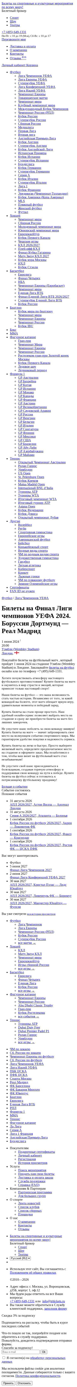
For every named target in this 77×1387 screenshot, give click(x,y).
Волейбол (25, 525)
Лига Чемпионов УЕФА (35, 75)
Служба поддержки (31, 1181)
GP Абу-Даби (27, 447)
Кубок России (28, 304)
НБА (21, 282)
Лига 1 (23, 186)
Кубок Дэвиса (28, 513)
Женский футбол (30, 208)
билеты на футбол (61, 667)
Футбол (15, 72)
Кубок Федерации (30, 510)
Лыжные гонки (29, 576)
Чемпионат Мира (30, 344)
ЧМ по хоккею (20, 1049)
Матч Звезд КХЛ (30, 954)
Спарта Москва (20, 1078)
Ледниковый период (32, 370)
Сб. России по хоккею (25, 1053)
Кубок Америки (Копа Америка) (41, 197)
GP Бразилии (27, 444)
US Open (24, 473)
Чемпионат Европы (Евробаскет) (41, 285)
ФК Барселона (20, 1086)
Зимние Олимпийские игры (37, 583)
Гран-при (24, 341)
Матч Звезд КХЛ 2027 (33, 256)
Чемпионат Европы (32, 94)
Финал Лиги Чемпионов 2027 (31, 870)
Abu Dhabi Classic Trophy (35, 1005)
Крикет (23, 572)
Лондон (7, 653)
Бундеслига (26, 164)
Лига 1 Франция (21, 1133)
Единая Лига (27, 983)
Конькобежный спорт (33, 547)
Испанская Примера (32, 153)
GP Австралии (28, 377)
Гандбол (24, 561)
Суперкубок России (32, 120)
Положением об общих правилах (33, 1272)
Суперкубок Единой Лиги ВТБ (40, 300)
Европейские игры (31, 536)
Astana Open (26, 506)
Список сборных (30, 1210)
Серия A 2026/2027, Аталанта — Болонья (38, 815)
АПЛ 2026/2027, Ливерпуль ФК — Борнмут (40, 895)
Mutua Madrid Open (31, 484)
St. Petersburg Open (31, 477)
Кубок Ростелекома (31, 1012)
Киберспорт (26, 569)
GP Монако (26, 392)
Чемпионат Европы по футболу (32, 1056)
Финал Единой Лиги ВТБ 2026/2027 (43, 296)
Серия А (24, 175)
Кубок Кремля (28, 480)
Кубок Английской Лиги (35, 149)
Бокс (13, 329)
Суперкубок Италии (32, 182)
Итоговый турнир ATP (34, 502)
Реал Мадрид (19, 1082)
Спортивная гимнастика (35, 532)
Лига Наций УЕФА (31, 90)
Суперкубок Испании (33, 160)
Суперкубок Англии (32, 145)
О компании (18, 50)
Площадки (25, 1214)
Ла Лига (15, 1126)
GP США (24, 440)
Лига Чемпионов (30, 924)
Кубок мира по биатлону (35, 311)
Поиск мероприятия (32, 1170)
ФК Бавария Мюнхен (25, 1089)
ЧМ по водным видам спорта (38, 554)
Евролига (24, 274)
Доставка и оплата (23, 46)
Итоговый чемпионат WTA (37, 499)
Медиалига (26, 127)
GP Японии (26, 433)
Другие (15, 521)
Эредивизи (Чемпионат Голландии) (43, 193)
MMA (14, 333)
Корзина (32, 65)
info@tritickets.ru (53, 1301)
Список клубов (28, 1207)
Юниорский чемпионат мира (38, 230)
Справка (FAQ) (28, 1185)
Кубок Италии (28, 179)
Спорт (14, 17)
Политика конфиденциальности (37, 1376)
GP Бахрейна (27, 381)
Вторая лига (26, 134)
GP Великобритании (32, 407)
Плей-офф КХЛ (29, 248)
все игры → (26, 968)
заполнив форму (55, 1308)
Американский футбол (34, 539)
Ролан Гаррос (27, 466)
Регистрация (27, 1159)
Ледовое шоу (27, 366)
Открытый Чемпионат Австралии (42, 462)
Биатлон (16, 307)
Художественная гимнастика (38, 558)
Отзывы (18, 58)
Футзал (23, 212)
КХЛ (21, 950)
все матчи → (27, 943)
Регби (22, 528)
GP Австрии (26, 403)
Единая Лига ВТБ (22, 1104)
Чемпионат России (31, 322)
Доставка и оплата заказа (35, 1177)
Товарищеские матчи (33, 98)
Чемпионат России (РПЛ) (36, 931)
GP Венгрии (26, 418)
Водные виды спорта (33, 550)
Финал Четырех (29, 278)
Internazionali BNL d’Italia (35, 488)
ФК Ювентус (19, 1093)
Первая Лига (27, 131)
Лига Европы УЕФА (32, 79)
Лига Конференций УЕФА (36, 87)
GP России (25, 414)
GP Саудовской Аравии (34, 410)
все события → (28, 1016)
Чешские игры (28, 241)
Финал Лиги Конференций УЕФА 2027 (37, 877)
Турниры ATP (28, 491)
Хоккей (15, 215)
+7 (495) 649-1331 (22, 1301)
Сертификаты (19, 587)
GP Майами (26, 455)
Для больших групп (32, 1196)
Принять (8, 1383)
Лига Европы (27, 928)
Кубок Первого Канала (34, 237)
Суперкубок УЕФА (31, 83)
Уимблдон (25, 469)
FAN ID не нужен (22, 591)
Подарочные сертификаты (36, 1151)
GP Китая (24, 385)
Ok (44, 1351)
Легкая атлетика (29, 565)
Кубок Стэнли (28, 267)
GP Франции (27, 399)
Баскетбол (17, 271)
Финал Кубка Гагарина (34, 252)
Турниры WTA (28, 495)
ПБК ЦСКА (18, 1071)
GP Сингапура (28, 429)
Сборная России (29, 123)
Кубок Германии (29, 168)
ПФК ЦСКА (19, 1075)
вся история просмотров (41, 913)
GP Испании (27, 388)
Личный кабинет (14, 65)
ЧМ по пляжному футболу (36, 580)
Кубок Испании (29, 156)
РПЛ (13, 1108)
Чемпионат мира (29, 101)
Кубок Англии (28, 142)
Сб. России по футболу (26, 1060)
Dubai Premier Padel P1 (33, 1031)
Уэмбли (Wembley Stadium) (20, 649)
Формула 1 (17, 374)
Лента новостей (29, 1203)
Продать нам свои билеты (36, 1174)
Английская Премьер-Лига (37, 138)
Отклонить (24, 1383)
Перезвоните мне (14, 39)
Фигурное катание (23, 337)
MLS (21, 201)
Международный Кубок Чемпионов (43, 109)
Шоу (13, 21)
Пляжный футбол (30, 204)
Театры (15, 25)
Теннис (15, 458)
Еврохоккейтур (28, 234)
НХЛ (21, 263)
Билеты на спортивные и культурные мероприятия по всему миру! (36, 1237)
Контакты (17, 53)
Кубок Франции (29, 190)
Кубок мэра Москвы (32, 260)
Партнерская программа (35, 1192)
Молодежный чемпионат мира (39, 226)
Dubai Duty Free (29, 1027)
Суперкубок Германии (34, 171)
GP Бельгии (26, 421)
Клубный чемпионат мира (36, 105)
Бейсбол (24, 543)
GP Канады (26, 396)
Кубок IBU (25, 326)
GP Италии (26, 425)
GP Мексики (27, 436)
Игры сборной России (33, 965)
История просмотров (32, 1163)
